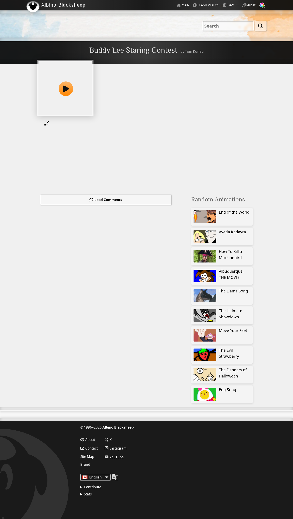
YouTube (117, 457)
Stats (88, 494)
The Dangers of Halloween (233, 373)
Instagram (118, 448)
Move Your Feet (233, 330)
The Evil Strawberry (229, 353)
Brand (85, 464)
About (90, 440)
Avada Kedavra (232, 232)
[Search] (260, 26)
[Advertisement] (223, 97)
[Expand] (47, 123)
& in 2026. (100, 505)
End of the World (234, 212)
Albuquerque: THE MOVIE (231, 274)
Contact (91, 448)
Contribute (92, 487)
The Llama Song (233, 291)
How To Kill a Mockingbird (230, 254)
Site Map (87, 456)
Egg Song (227, 389)
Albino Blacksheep (118, 427)
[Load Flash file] (65, 88)
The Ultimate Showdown (230, 314)
